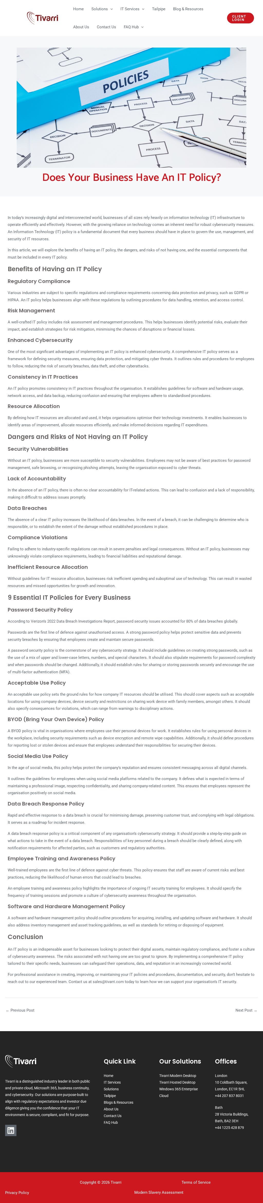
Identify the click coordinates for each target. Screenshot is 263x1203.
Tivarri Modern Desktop (177, 1076)
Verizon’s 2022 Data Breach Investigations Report (73, 621)
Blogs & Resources (118, 1102)
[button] (110, 9)
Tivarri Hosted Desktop (177, 1082)
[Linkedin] (10, 1130)
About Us (111, 1109)
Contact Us (112, 1116)
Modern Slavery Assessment (158, 1192)
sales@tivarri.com (108, 981)
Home (108, 1076)
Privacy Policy (17, 1192)
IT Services (112, 1082)
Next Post (246, 1010)
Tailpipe (110, 1096)
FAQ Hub (111, 1122)
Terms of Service (196, 1182)
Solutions (111, 1089)
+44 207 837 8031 (229, 1096)
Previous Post (20, 1010)
